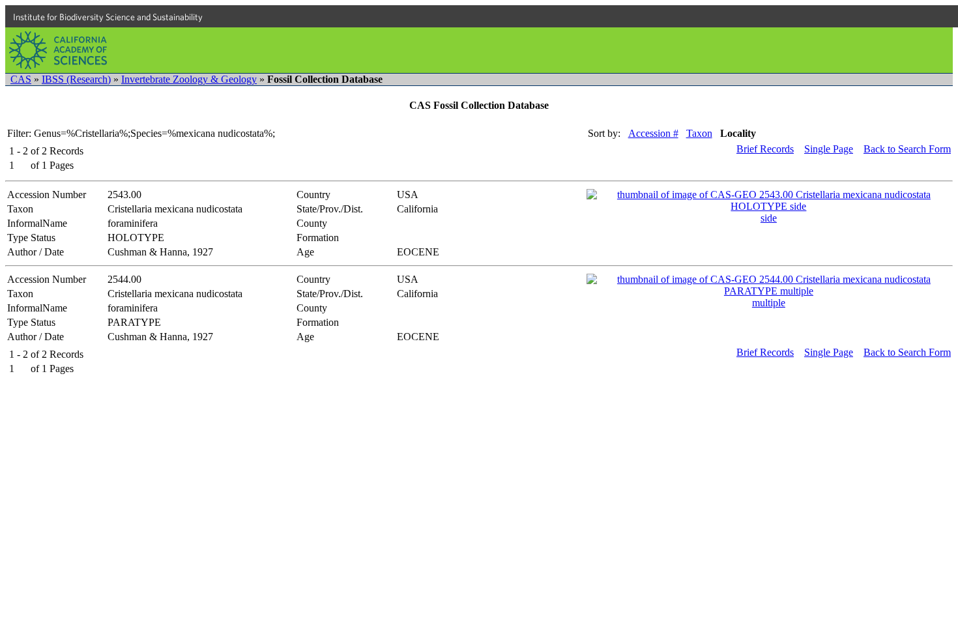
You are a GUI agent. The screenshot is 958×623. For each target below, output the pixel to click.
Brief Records (765, 148)
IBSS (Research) (76, 79)
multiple (768, 302)
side (769, 218)
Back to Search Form (907, 148)
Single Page (828, 148)
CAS (20, 79)
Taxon (699, 133)
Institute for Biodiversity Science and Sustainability (108, 17)
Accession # (653, 133)
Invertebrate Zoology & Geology (189, 79)
